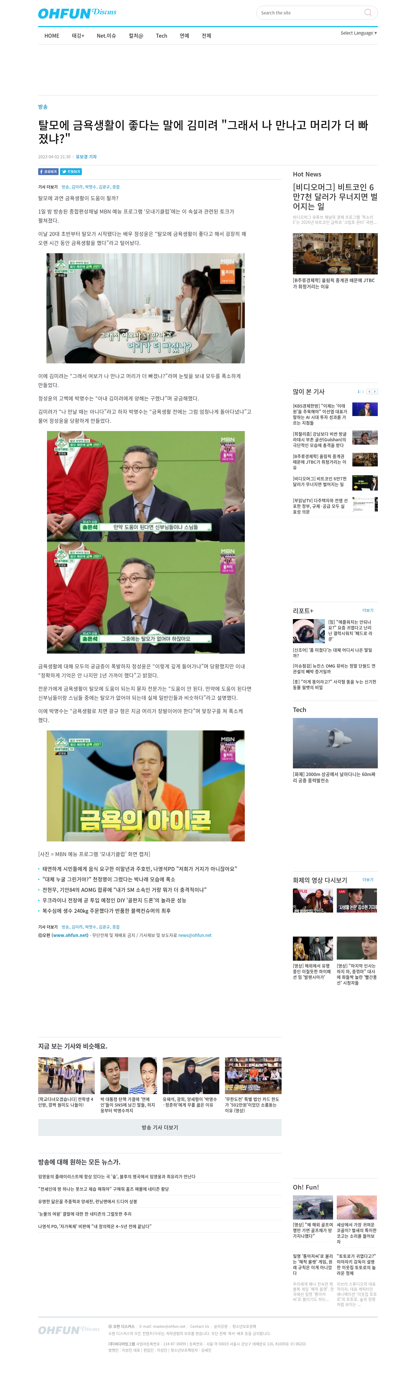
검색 (371, 13)
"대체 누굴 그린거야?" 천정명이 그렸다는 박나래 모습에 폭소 (108, 879)
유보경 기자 (86, 157)
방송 (43, 106)
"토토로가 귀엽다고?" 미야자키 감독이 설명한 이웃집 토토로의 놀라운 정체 (356, 1264)
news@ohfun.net (195, 935)
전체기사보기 (366, 1332)
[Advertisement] (208, 75)
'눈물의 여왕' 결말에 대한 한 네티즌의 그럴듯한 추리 (85, 1214)
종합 (116, 186)
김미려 (77, 186)
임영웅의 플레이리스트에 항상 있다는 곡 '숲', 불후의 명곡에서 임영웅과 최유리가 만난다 (117, 1176)
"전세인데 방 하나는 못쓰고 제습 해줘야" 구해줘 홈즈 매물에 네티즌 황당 (103, 1189)
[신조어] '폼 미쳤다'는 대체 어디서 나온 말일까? (332, 653)
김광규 (104, 186)
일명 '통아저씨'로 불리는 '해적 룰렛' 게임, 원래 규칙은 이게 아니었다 (313, 1264)
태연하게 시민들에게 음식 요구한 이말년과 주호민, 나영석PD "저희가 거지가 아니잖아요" (139, 869)
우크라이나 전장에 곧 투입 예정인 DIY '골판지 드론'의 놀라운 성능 (114, 900)
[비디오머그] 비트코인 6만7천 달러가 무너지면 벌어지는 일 (335, 196)
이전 (369, 392)
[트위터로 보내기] (71, 172)
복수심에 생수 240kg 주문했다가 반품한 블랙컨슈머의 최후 (106, 911)
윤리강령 (221, 1326)
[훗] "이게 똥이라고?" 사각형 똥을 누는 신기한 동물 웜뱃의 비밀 (334, 684)
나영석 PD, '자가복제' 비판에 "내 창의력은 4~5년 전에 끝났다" (95, 1226)
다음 (375, 392)
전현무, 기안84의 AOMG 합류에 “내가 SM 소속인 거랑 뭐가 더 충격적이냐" (124, 890)
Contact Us (200, 1326)
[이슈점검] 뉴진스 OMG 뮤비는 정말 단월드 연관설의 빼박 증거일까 (334, 669)
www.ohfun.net (70, 935)
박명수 (90, 186)
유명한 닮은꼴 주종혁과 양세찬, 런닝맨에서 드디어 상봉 (87, 1201)
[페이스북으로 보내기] (48, 172)
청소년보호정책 (244, 1326)
